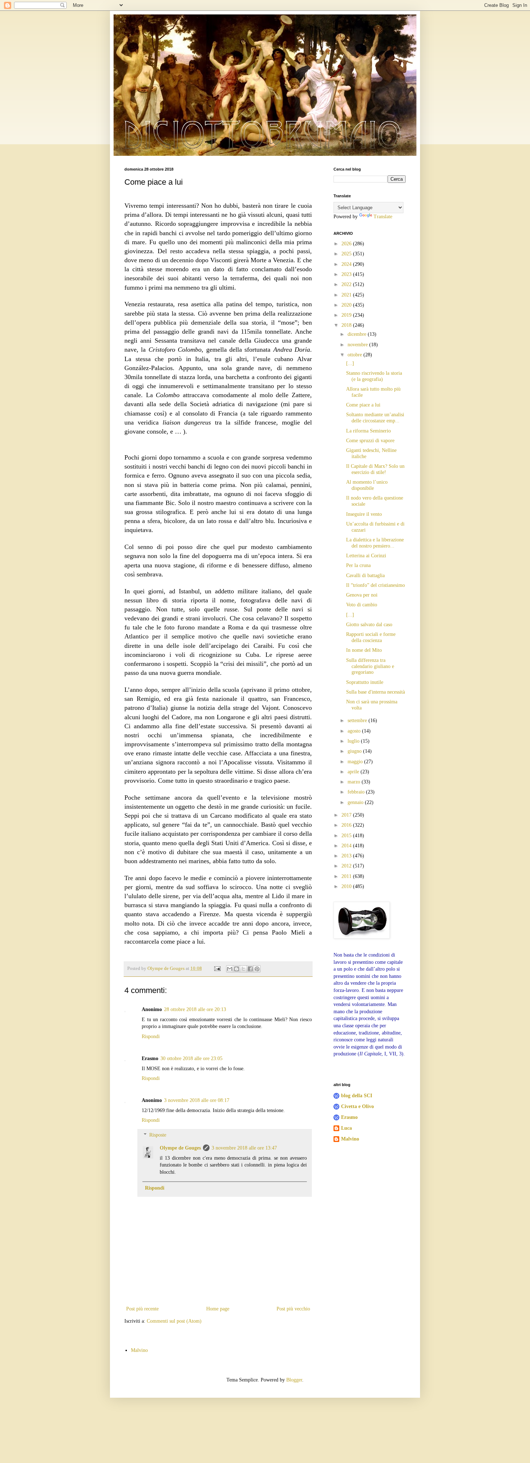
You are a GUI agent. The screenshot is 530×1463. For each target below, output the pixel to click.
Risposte (157, 1135)
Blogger (294, 1380)
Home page (217, 1309)
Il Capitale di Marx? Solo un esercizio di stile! (375, 469)
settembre (358, 720)
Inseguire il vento (364, 514)
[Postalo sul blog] (236, 968)
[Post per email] (217, 968)
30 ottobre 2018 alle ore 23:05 (191, 1058)
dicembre (358, 334)
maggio (356, 761)
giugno (355, 751)
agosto (355, 731)
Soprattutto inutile (364, 682)
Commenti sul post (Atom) (174, 1321)
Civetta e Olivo (357, 1106)
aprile (354, 771)
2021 (347, 295)
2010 (347, 886)
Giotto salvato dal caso (369, 624)
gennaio (356, 802)
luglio (354, 741)
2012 (347, 866)
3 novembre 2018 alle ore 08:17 (196, 1100)
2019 (347, 315)
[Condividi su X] (243, 968)
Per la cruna (358, 565)
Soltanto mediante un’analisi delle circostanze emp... (375, 417)
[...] (350, 363)
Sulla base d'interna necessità (375, 692)
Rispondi (151, 1036)
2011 (347, 876)
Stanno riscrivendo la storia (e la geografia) (374, 376)
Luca (346, 1128)
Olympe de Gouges (180, 1148)
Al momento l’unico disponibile (367, 485)
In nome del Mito (364, 650)
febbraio (357, 792)
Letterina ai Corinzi (366, 555)
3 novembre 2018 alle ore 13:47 (244, 1148)
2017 (347, 815)
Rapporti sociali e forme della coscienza (371, 637)
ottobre (355, 354)
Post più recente (142, 1309)
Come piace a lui (363, 405)
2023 (347, 274)
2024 (347, 264)
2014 (347, 845)
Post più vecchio (293, 1309)
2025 (347, 253)
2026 (347, 243)
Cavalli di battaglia (365, 575)
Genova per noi (361, 595)
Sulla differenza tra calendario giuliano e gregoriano (370, 666)
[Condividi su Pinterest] (257, 968)
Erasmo (349, 1117)
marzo (355, 782)
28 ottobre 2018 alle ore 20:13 (195, 1009)
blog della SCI (356, 1095)
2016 (347, 825)
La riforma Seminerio (368, 431)
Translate (383, 216)
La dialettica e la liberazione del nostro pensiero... (375, 543)
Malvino (350, 1139)
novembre (358, 344)
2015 (347, 835)
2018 (347, 325)
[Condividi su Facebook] (250, 968)
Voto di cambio (361, 604)
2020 (347, 305)
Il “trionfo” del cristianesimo (375, 585)
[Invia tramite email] (229, 968)
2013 (347, 855)
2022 (347, 284)
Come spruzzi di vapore (370, 440)
